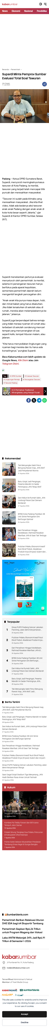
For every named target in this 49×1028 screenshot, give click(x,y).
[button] (40, 4)
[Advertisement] (24, 41)
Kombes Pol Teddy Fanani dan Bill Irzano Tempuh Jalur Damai (21, 824)
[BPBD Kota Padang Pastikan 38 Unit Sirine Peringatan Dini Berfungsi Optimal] (9, 518)
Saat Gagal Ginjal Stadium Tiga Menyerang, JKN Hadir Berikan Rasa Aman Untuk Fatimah (22, 776)
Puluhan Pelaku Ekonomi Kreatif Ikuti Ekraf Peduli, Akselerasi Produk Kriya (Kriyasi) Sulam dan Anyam (27, 639)
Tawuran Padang (11, 383)
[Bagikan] (44, 84)
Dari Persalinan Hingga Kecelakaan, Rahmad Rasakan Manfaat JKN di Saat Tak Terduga (32, 533)
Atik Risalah (6, 83)
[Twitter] (34, 400)
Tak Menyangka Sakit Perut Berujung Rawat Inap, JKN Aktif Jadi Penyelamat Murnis (31, 468)
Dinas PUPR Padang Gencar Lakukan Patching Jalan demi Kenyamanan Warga (27, 628)
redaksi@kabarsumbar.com (18, 968)
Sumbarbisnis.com (17, 914)
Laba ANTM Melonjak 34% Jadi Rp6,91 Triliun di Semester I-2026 (23, 939)
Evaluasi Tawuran (32, 376)
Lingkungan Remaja (12, 379)
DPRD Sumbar (16, 376)
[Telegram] (39, 400)
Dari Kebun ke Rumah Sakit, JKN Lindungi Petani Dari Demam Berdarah (31, 500)
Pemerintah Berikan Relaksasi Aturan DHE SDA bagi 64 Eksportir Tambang (23, 922)
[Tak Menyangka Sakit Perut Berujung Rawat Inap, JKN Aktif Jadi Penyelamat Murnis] (9, 469)
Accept (24, 1014)
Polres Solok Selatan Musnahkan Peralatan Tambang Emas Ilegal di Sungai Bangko (22, 843)
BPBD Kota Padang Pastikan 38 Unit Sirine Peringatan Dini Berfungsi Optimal (31, 516)
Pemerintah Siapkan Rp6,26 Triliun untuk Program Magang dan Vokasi (22, 930)
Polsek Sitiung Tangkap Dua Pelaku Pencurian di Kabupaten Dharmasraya (23, 833)
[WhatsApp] (44, 400)
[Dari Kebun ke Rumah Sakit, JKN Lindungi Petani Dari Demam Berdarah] (9, 501)
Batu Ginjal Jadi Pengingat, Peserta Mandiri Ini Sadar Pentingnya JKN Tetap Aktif (29, 484)
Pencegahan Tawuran (32, 379)
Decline (24, 1022)
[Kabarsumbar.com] (10, 4)
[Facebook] (28, 400)
